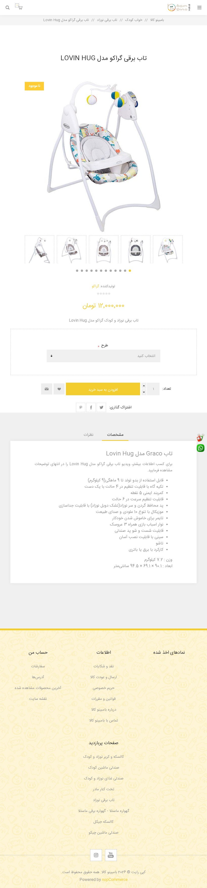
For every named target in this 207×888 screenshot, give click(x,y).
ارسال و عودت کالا (103, 677)
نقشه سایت (38, 699)
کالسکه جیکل (103, 822)
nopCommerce (115, 880)
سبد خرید (17, 5)
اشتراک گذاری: (120, 407)
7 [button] (101, 271)
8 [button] (96, 271)
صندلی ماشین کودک (103, 768)
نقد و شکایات (103, 666)
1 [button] (130, 271)
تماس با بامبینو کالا (103, 720)
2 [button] (125, 271)
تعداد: (166, 389)
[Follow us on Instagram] (96, 855)
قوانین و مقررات (103, 699)
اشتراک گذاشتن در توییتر (101, 407)
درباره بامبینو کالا (103, 710)
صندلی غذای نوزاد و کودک (103, 778)
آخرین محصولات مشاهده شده (38, 688)
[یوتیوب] (111, 855)
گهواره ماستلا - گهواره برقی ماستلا (103, 811)
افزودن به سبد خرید (103, 390)
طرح (104, 345)
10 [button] (87, 271)
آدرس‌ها (38, 677)
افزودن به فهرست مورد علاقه (59, 388)
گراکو (95, 286)
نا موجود (34, 86)
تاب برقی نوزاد (103, 800)
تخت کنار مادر (103, 789)
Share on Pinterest (80, 407)
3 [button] (120, 271)
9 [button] (91, 271)
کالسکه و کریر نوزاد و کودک (103, 757)
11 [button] (82, 271)
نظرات (88, 435)
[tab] (115, 435)
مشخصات (115, 435)
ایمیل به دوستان (46, 388)
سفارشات (38, 666)
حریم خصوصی (103, 688)
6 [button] (106, 271)
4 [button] (115, 271)
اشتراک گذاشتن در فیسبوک (91, 407)
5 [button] (111, 271)
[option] (168, 249)
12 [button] (77, 271)
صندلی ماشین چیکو (103, 833)
